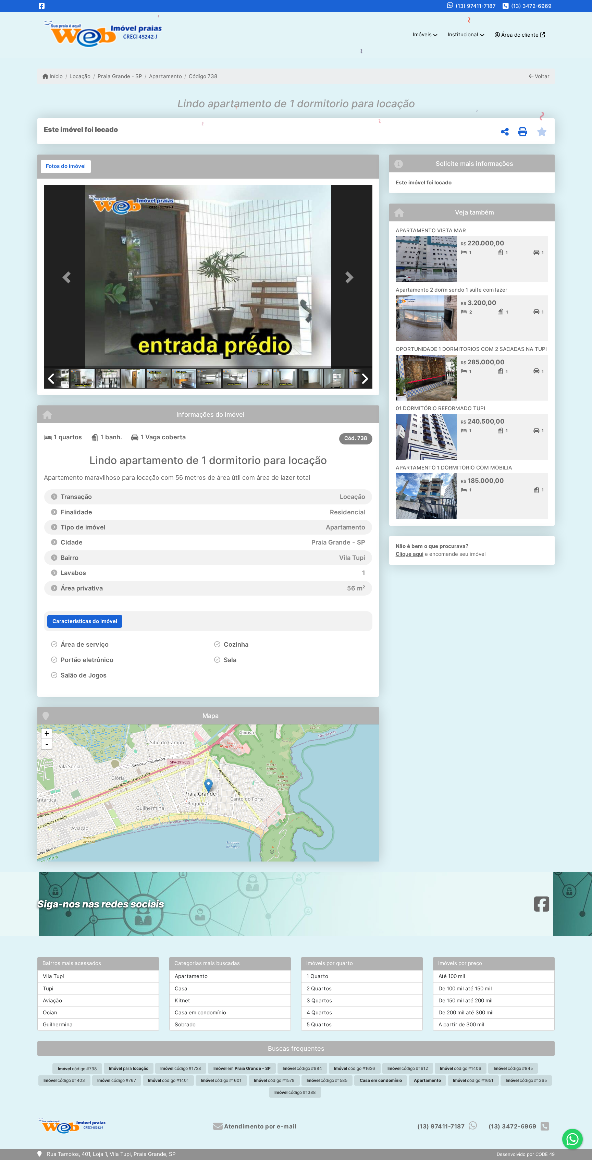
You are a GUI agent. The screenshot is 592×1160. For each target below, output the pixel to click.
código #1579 (274, 1080)
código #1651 (473, 1080)
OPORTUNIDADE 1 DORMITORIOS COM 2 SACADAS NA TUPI (471, 349)
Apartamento (165, 76)
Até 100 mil (452, 976)
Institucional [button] (463, 34)
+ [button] (47, 733)
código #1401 (168, 1080)
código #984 (302, 1068)
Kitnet (182, 1000)
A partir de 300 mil (461, 1024)
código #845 (513, 1068)
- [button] (47, 744)
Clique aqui (409, 554)
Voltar (541, 76)
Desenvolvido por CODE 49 (526, 1154)
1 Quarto (317, 976)
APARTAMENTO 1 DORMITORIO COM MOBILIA (454, 467)
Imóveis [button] (422, 34)
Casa (181, 988)
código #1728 (180, 1068)
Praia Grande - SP (120, 76)
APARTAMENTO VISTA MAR (431, 230)
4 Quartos (319, 1012)
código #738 (77, 1068)
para (128, 1068)
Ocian (50, 1012)
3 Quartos (319, 1000)
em (242, 1068)
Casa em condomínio (200, 1012)
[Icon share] (41, 6)
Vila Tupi (53, 976)
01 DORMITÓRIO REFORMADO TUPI (440, 408)
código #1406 (460, 1068)
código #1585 (327, 1080)
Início (55, 76)
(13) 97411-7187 (476, 6)
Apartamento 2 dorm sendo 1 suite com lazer (451, 289)
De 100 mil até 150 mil (465, 988)
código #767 (116, 1080)
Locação (80, 76)
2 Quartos (319, 988)
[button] (68, 277)
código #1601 (221, 1080)
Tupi (48, 988)
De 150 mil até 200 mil (466, 1000)
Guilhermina (58, 1024)
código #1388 (295, 1092)
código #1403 (64, 1080)
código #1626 (354, 1068)
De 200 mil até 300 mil (466, 1012)
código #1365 (526, 1080)
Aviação (52, 1000)
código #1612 (407, 1068)
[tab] (66, 166)
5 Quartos (319, 1024)
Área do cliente (520, 35)
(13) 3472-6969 (531, 6)
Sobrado (185, 1024)
